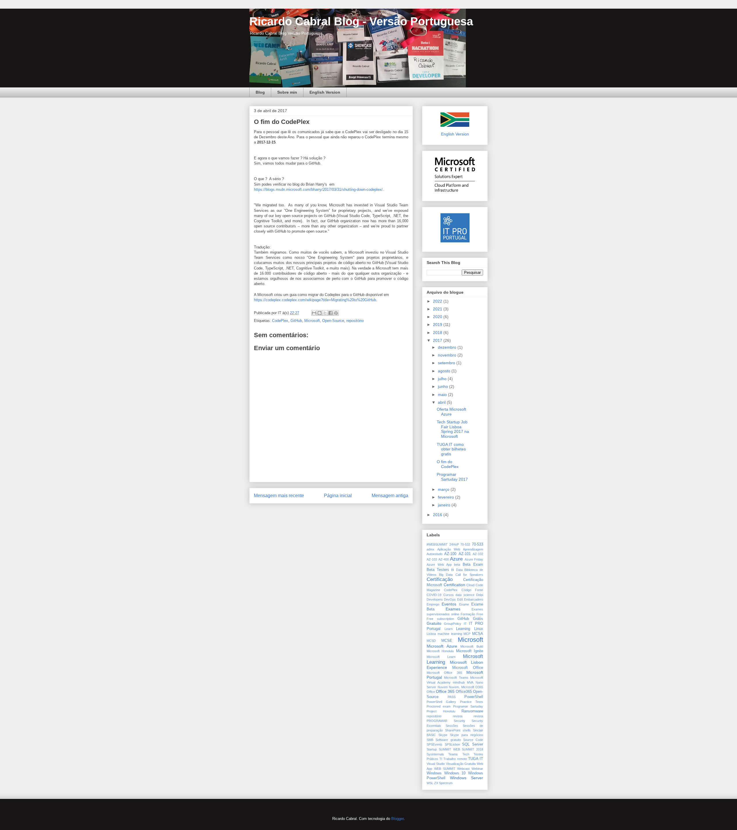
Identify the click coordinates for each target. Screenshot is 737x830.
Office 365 (445, 691)
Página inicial (338, 495)
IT (465, 623)
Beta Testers (438, 570)
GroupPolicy (452, 623)
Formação (468, 614)
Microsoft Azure (442, 646)
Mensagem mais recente (279, 495)
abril (442, 402)
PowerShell (473, 697)
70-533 (477, 544)
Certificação (440, 579)
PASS (451, 697)
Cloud (470, 585)
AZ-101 (465, 554)
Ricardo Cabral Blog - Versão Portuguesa (361, 21)
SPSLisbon (452, 744)
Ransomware (472, 711)
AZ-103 (432, 559)
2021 (438, 309)
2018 (438, 332)
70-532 (465, 544)
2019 (438, 324)
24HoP (454, 544)
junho (443, 386)
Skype (442, 735)
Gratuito (434, 623)
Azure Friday (474, 559)
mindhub (459, 682)
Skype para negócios (466, 735)
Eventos (449, 604)
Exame (464, 604)
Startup (432, 749)
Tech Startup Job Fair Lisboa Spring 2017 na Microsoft (453, 429)
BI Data (457, 569)
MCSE (446, 641)
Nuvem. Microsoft (461, 687)
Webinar (477, 768)
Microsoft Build (471, 646)
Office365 (464, 692)
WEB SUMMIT (444, 768)
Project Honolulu (441, 711)
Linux (478, 629)
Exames (453, 609)
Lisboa (431, 633)
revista (457, 716)
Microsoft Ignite (469, 651)
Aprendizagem (473, 549)
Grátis (478, 619)
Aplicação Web (448, 549)
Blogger (397, 818)
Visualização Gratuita (461, 763)
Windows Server (466, 778)
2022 (438, 301)
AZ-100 (450, 554)
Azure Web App (439, 564)
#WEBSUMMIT (437, 544)
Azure (456, 559)
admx (430, 549)
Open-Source (333, 320)
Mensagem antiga (390, 495)
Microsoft (312, 320)
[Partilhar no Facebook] (330, 313)
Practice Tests (471, 701)
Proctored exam (439, 706)
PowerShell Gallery (441, 701)
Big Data (446, 574)
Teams (453, 754)
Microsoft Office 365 (444, 672)
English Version (324, 92)
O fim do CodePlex (448, 464)
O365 (479, 687)
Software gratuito (448, 740)
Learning (463, 629)
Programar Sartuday (468, 706)
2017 (438, 340)
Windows (434, 773)
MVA (470, 682)
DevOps (450, 599)
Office (431, 691)
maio (443, 394)
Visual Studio (436, 763)
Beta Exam (473, 565)
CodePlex (280, 320)
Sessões (452, 725)
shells (467, 730)
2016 (438, 514)
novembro (447, 355)
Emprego (433, 604)
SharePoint (452, 730)
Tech (465, 754)
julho (443, 378)
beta (457, 564)
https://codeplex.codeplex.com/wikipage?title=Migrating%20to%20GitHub (315, 300)
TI (440, 759)
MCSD (431, 640)
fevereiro (446, 497)
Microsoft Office (467, 668)
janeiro (444, 505)
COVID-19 (434, 595)
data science (464, 595)
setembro (447, 363)
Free (479, 614)
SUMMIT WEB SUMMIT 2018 (461, 749)
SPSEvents (434, 744)
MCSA (477, 634)
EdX (460, 599)
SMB (430, 740)
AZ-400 (443, 559)
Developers (435, 599)
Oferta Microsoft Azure (451, 411)
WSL (430, 783)
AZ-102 (478, 554)
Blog (260, 92)
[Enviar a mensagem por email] (314, 313)
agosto (444, 371)
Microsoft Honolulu (440, 651)
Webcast (463, 768)
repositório (355, 320)
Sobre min (287, 92)
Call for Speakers (469, 574)
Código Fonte (472, 590)
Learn (449, 629)
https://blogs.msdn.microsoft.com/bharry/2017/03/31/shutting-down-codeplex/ (318, 189)
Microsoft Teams (456, 677)
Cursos (448, 595)
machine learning (450, 633)
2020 (438, 316)
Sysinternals (435, 754)
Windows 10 (455, 773)
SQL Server (472, 744)
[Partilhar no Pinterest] (336, 313)
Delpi (479, 595)
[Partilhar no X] (325, 313)
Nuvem (443, 687)
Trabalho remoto (455, 759)
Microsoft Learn (441, 657)
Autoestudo (434, 554)
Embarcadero (473, 599)
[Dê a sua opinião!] (319, 313)
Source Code (473, 740)
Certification (454, 584)
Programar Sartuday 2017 (452, 477)
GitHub (296, 320)
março (444, 489)
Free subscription (440, 618)
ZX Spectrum (443, 783)
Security (459, 721)
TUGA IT (475, 759)
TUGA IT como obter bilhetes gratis (451, 449)
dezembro (447, 347)
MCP (467, 633)
